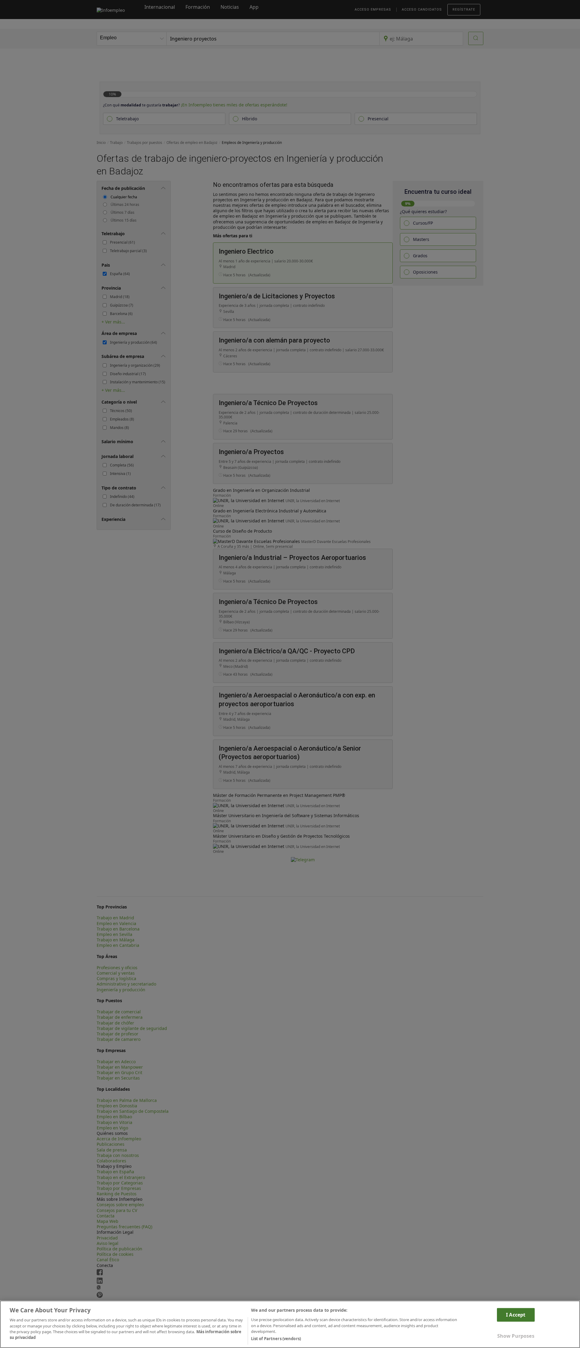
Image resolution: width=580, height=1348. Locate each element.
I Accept (515, 1314)
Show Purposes (515, 1336)
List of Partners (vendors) (276, 1338)
